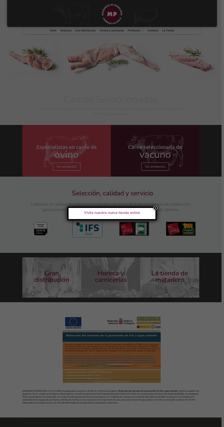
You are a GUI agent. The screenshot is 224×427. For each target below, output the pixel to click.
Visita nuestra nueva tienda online (112, 212)
